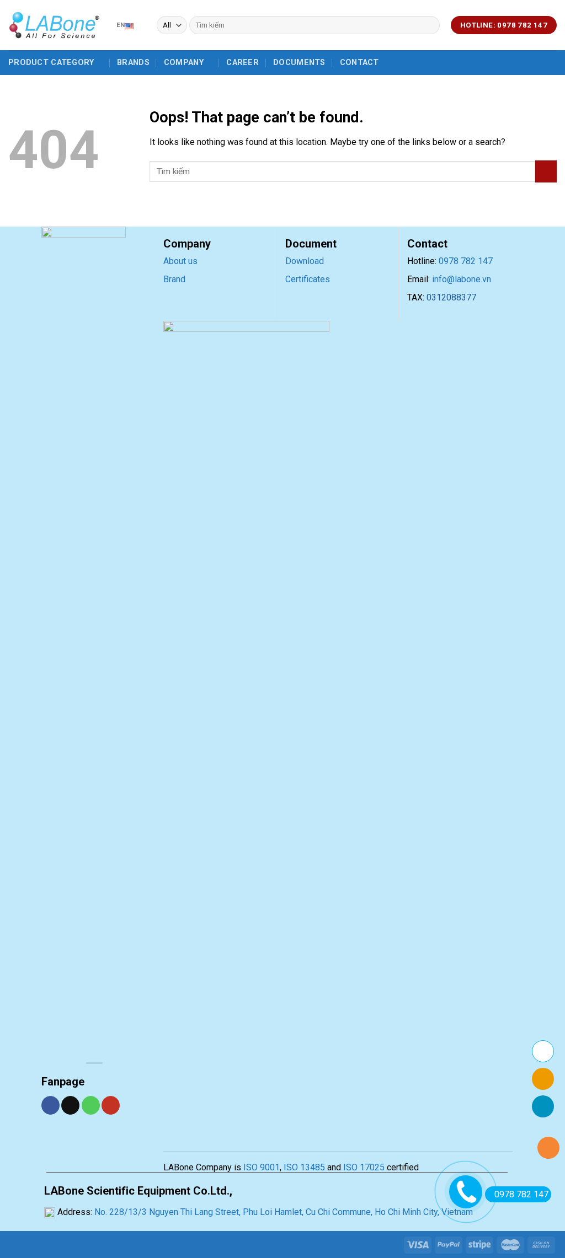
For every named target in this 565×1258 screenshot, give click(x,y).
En (120, 25)
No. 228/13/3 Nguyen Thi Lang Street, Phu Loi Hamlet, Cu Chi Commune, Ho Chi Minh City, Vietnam (282, 1212)
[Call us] (91, 1105)
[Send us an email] (70, 1105)
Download (304, 261)
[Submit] (429, 25)
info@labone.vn (461, 279)
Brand (174, 279)
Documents (299, 62)
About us (180, 261)
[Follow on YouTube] (111, 1105)
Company (184, 62)
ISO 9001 (261, 1167)
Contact (359, 62)
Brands (133, 62)
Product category (51, 62)
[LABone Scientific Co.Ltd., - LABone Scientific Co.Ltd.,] (54, 25)
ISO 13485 (303, 1167)
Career (242, 62)
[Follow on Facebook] (50, 1105)
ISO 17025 (364, 1167)
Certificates (307, 279)
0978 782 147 (466, 261)
